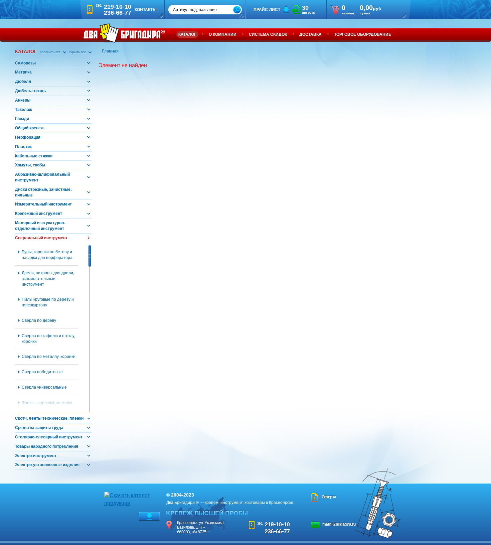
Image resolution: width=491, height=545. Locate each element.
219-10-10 (277, 524)
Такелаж (23, 109)
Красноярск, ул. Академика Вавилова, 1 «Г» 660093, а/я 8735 (200, 527)
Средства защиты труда (39, 427)
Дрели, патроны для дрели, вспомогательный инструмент (48, 279)
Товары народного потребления (46, 446)
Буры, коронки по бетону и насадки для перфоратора (47, 255)
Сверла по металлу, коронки (48, 356)
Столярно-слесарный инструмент (49, 437)
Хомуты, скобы (30, 165)
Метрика (23, 72)
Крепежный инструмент (38, 213)
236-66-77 (277, 531)
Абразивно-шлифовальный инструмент (42, 177)
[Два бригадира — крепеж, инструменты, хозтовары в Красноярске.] (124, 33)
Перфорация (27, 137)
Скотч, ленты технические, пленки (49, 418)
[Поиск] (237, 10)
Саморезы (25, 63)
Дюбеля (23, 81)
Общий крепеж (29, 128)
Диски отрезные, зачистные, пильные (43, 192)
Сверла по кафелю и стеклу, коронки (48, 338)
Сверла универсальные (44, 387)
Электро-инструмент (35, 455)
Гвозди (22, 118)
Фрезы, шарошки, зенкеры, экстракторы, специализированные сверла (50, 408)
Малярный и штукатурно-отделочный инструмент (40, 226)
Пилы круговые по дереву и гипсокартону (48, 302)
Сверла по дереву (39, 320)
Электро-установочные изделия (47, 464)
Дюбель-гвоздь (30, 91)
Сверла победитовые (42, 372)
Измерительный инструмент (43, 204)
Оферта (329, 497)
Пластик (23, 146)
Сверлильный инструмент (41, 238)
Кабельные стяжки (33, 156)
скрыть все (78, 52)
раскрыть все (51, 52)
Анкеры (22, 100)
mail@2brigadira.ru (339, 524)
